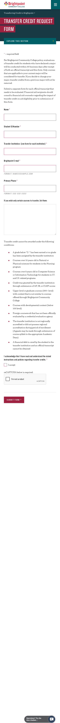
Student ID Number (12, 126)
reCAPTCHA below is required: (18, 372)
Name (7, 109)
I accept (11, 365)
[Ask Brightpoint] (51, 719)
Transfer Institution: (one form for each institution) (25, 143)
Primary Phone (10, 180)
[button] (55, 4)
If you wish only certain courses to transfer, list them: (25, 200)
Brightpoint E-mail (12, 160)
